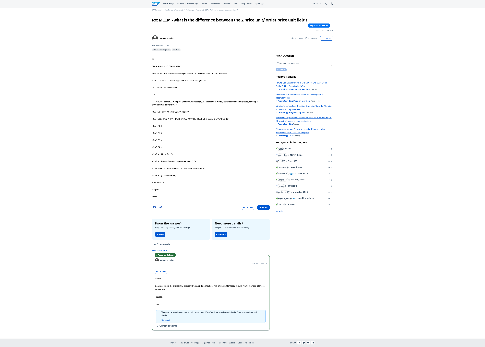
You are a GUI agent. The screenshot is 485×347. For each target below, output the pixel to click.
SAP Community (157, 10)
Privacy (173, 343)
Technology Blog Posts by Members (293, 89)
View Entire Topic (159, 250)
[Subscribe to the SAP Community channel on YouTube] (308, 343)
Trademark (221, 343)
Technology (190, 10)
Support (232, 343)
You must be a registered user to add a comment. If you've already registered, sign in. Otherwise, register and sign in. (209, 313)
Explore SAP (317, 4)
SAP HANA (176, 50)
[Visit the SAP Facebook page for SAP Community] (299, 343)
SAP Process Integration (161, 50)
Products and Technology (187, 4)
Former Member (167, 38)
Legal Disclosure (208, 343)
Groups (204, 4)
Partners (226, 4)
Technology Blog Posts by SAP (291, 113)
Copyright (195, 343)
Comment (263, 207)
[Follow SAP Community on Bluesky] (304, 343)
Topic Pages (259, 4)
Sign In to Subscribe (319, 26)
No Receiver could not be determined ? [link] (224, 10)
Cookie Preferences (246, 343)
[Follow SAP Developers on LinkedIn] (313, 343)
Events (235, 4)
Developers (215, 4)
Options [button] (331, 26)
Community (168, 4)
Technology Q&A (202, 10)
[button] (322, 38)
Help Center (246, 4)
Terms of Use (184, 343)
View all (279, 211)
